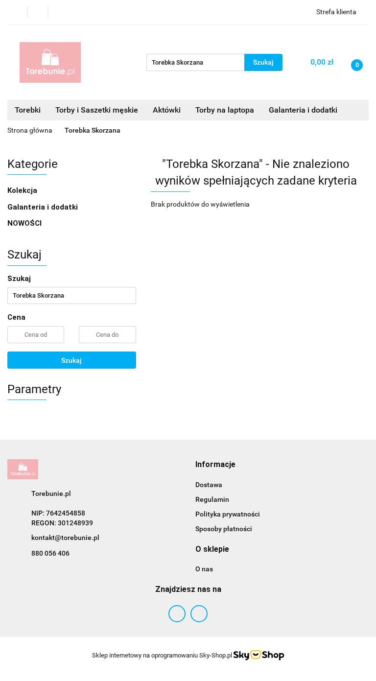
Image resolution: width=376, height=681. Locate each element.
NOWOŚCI (24, 223)
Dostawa (208, 485)
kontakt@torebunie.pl (65, 537)
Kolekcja (23, 190)
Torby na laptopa (224, 110)
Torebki (28, 110)
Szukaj (71, 360)
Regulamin (212, 499)
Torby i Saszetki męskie (96, 110)
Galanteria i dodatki (43, 207)
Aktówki (167, 110)
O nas (204, 569)
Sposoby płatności (223, 529)
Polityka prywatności (227, 514)
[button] (215, 465)
